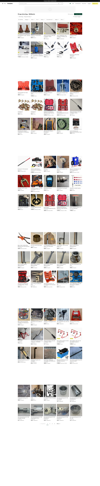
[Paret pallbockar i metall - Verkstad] (24, 28)
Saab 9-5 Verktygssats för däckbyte (74, 93)
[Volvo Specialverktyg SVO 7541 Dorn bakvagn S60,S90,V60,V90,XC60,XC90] (63, 391)
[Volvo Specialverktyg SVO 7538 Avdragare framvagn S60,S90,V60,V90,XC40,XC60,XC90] (24, 410)
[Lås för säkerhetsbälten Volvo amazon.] (63, 162)
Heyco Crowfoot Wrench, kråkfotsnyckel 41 (48, 265)
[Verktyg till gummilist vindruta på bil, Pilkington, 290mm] (50, 28)
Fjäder (32, 397)
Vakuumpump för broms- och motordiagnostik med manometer (49, 284)
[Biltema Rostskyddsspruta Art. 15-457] (63, 276)
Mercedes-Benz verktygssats (23, 207)
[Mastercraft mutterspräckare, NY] (24, 353)
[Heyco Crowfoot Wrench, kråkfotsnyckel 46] (37, 257)
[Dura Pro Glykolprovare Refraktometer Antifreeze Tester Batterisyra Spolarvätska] (76, 124)
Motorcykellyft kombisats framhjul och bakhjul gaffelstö (63, 341)
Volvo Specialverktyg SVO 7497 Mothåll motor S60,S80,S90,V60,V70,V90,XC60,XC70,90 (50, 418)
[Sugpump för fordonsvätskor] (37, 28)
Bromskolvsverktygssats (48, 92)
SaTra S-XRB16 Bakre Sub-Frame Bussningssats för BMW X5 (75, 284)
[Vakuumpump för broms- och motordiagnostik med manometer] (50, 276)
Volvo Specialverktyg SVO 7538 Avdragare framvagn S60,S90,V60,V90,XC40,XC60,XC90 (24, 418)
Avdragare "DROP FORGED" (22, 188)
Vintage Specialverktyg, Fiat (23, 397)
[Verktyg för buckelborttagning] (76, 181)
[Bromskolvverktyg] (50, 47)
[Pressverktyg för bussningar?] (63, 181)
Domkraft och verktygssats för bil (50, 321)
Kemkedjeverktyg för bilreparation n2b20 (37, 93)
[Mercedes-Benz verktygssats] (24, 200)
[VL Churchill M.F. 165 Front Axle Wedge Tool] (63, 238)
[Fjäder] (37, 391)
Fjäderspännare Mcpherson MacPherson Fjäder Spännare (49, 112)
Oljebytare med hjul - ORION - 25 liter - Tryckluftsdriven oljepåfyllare (37, 55)
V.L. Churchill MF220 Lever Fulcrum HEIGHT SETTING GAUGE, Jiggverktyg (50, 246)
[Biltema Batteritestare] (50, 181)
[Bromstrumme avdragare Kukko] (63, 85)
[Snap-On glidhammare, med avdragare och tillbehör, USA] (63, 28)
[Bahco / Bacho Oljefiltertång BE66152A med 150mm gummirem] (24, 238)
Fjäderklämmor (20, 111)
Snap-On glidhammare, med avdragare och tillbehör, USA (62, 36)
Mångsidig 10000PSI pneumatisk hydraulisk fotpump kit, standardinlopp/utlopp (62, 360)
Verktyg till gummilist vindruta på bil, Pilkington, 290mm (49, 36)
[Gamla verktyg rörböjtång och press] (37, 276)
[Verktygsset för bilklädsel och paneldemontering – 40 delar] (24, 276)
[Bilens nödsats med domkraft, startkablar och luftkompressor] (24, 314)
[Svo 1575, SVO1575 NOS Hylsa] (37, 238)
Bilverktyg (21, 16)
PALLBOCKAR (20, 340)
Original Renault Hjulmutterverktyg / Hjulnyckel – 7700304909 (37, 341)
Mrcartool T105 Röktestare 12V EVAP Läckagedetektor (75, 169)
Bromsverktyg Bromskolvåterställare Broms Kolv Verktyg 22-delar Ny (62, 112)
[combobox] (39, 3)
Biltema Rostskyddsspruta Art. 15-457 (63, 284)
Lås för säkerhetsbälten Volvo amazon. (62, 169)
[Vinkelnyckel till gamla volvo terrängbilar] (37, 353)
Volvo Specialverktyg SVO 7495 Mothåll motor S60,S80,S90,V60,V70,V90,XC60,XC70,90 (63, 418)
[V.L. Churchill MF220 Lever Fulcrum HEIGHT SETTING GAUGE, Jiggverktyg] (50, 238)
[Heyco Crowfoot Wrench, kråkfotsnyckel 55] (76, 238)
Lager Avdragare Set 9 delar (23, 92)
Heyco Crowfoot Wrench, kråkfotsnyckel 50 (22, 265)
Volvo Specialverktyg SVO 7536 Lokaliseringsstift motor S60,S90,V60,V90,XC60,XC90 (36, 418)
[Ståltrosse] (63, 124)
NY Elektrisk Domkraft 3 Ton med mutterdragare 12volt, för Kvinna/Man (36, 189)
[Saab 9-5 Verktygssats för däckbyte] (76, 85)
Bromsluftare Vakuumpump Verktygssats (74, 55)
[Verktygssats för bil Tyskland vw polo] (37, 314)
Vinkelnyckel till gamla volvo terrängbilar (35, 360)
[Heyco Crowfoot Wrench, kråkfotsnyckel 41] (50, 257)
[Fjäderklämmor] (24, 105)
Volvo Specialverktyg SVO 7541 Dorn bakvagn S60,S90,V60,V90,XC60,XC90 (62, 398)
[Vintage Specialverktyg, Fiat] (24, 391)
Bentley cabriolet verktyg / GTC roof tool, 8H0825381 (75, 208)
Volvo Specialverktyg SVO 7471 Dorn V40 (75, 418)
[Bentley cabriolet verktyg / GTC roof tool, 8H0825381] (76, 200)
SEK (73, 3)
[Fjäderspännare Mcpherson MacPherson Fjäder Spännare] (50, 105)
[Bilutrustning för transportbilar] (24, 47)
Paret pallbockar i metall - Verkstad (24, 35)
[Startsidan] (10, 3)
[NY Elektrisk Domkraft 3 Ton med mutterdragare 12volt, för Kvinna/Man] (37, 181)
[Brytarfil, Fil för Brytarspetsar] (24, 162)
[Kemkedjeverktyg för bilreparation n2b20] (37, 85)
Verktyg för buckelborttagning (75, 188)
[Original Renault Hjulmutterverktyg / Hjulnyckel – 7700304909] (37, 334)
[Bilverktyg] (50, 162)
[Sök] (59, 3)
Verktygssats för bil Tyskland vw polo (36, 322)
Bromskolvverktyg (47, 54)
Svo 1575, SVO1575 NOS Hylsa (36, 245)
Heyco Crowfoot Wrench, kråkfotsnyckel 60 (61, 265)
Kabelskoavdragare (73, 35)
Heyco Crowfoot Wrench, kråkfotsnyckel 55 (74, 246)
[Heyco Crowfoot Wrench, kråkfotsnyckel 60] (63, 257)
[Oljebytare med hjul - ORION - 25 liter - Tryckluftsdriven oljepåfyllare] (37, 47)
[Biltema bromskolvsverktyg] (76, 314)
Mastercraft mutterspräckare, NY (23, 359)
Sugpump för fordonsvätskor (36, 35)
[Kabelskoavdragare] (76, 28)
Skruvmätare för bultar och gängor (50, 397)
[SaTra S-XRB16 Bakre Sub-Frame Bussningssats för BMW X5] (76, 276)
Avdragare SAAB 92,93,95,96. (36, 207)
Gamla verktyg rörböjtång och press (36, 284)
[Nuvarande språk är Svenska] (70, 3)
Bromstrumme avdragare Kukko (62, 92)
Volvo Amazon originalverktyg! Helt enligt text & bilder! (76, 360)
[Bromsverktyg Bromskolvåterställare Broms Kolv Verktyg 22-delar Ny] (63, 105)
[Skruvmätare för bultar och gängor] (50, 391)
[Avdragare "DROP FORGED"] (24, 181)
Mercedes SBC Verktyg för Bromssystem (48, 131)
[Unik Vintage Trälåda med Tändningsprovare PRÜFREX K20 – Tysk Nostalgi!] (50, 353)
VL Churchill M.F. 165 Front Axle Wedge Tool (62, 246)
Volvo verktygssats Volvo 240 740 (63, 321)
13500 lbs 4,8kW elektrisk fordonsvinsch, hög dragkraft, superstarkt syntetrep (36, 170)
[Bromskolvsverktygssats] (50, 85)
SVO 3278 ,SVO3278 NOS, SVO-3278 (75, 265)
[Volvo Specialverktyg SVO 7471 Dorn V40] (76, 410)
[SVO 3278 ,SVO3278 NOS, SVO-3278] (76, 257)
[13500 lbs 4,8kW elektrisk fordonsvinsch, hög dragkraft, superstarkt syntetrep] (37, 162)
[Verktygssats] (37, 124)
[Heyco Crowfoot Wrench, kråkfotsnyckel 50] (24, 257)
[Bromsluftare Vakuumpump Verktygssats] (76, 47)
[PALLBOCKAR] (24, 334)
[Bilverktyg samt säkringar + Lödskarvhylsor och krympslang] (24, 124)
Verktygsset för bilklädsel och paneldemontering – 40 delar (23, 284)
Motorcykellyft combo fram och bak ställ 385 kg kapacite (75, 341)
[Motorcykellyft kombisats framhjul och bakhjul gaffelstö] (63, 334)
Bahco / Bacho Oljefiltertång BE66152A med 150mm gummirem (23, 246)
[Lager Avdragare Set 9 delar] (24, 85)
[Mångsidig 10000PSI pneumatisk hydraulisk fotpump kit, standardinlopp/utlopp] (63, 353)
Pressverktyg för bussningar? (62, 188)
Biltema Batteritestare (48, 188)
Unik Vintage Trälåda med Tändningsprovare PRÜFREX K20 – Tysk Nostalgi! (50, 360)
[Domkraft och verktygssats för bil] (50, 314)
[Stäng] (99, 1)
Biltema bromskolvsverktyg (74, 321)
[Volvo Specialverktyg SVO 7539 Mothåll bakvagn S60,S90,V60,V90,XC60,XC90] (76, 391)
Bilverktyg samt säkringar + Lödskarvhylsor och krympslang (23, 131)
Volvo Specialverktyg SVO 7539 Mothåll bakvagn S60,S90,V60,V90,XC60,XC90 (75, 398)
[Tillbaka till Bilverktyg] (18, 16)
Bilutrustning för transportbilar (23, 54)
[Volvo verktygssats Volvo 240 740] (63, 314)
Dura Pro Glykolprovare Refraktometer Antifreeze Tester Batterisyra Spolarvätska (76, 132)
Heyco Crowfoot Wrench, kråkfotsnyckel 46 (35, 265)
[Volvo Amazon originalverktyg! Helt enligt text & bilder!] (76, 353)
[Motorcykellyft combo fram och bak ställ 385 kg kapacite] (76, 334)
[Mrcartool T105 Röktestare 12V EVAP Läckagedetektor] (76, 162)
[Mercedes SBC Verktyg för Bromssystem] (50, 124)
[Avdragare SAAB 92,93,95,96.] (37, 200)
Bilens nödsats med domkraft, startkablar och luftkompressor (23, 322)
